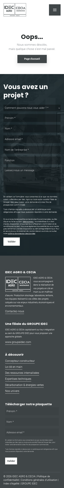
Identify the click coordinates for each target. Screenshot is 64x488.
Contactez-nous (14, 311)
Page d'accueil (32, 58)
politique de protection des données (21, 233)
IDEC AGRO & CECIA (23, 476)
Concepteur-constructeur (20, 360)
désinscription (28, 221)
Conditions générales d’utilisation (39, 480)
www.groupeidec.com (18, 342)
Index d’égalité (11, 483)
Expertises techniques (18, 378)
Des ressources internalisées (22, 372)
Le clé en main (13, 366)
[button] (55, 10)
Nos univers (12, 391)
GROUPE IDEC (29, 483)
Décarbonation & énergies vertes (24, 385)
